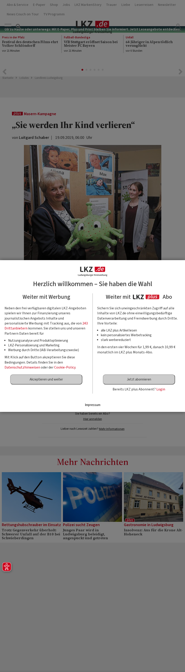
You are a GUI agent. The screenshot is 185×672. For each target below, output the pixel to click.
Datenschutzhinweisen (22, 367)
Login (160, 389)
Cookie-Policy (64, 367)
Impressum (92, 405)
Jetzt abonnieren (139, 379)
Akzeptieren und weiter (46, 379)
